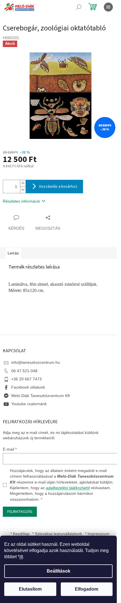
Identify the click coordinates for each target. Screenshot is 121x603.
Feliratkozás (19, 512)
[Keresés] (78, 7)
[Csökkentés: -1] (23, 190)
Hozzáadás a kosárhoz (58, 186)
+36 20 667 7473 (26, 379)
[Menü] (108, 7)
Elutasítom (30, 589)
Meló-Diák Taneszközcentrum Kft (40, 395)
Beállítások (58, 571)
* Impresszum (97, 533)
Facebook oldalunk (28, 387)
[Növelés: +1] (23, 183)
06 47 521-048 (24, 371)
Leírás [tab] (13, 253)
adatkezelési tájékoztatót (68, 487)
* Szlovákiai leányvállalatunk (57, 533)
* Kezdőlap (20, 533)
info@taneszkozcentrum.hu (35, 362)
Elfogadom (86, 589)
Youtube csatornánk (29, 404)
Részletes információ (21, 201)
